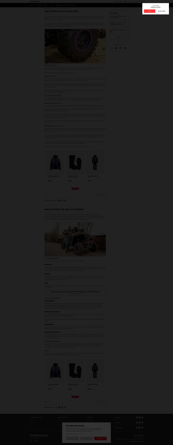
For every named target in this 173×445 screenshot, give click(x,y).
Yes (150, 11)
